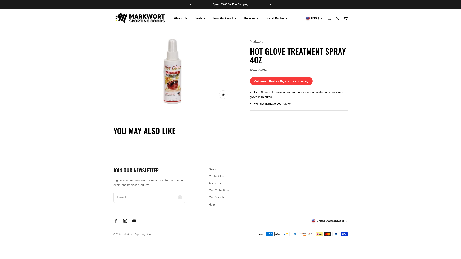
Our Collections (219, 190)
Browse (249, 18)
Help (212, 204)
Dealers (199, 18)
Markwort (256, 41)
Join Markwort (222, 18)
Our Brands (216, 197)
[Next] (270, 4)
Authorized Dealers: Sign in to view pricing (281, 81)
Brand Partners (276, 18)
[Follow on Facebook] (115, 221)
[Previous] (190, 4)
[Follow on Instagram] (125, 221)
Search (213, 169)
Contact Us (216, 176)
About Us (180, 18)
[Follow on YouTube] (134, 221)
